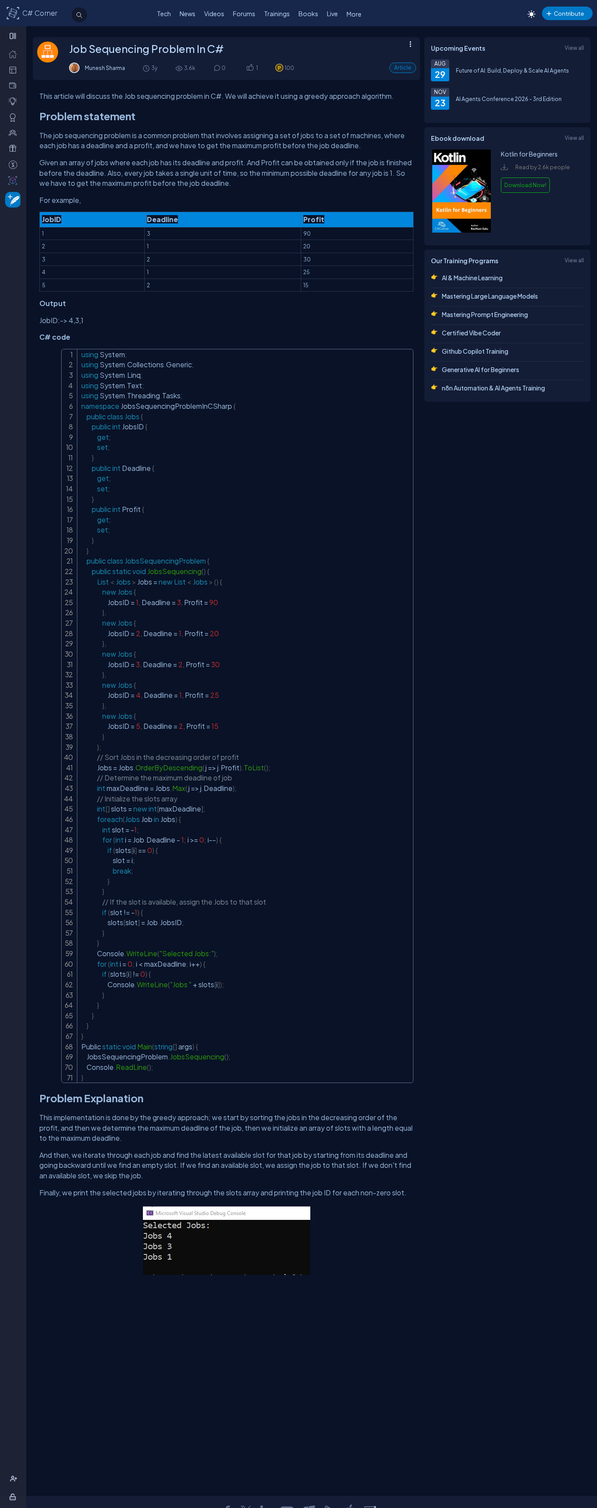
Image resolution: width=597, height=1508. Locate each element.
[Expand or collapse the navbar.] (13, 36)
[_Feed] (14, 53)
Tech (164, 13)
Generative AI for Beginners (480, 369)
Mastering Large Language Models (490, 296)
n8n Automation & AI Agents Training (493, 388)
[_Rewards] (14, 164)
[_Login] (14, 1497)
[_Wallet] (14, 85)
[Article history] (146, 68)
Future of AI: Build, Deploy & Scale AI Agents (512, 70)
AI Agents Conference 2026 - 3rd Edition (509, 98)
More (354, 14)
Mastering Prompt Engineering (485, 314)
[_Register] (14, 1479)
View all (574, 47)
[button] (249, 68)
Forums (244, 13)
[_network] (14, 132)
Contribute (569, 13)
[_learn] (14, 101)
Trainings (277, 13)
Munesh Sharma (105, 67)
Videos (214, 13)
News (187, 13)
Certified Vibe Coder (471, 333)
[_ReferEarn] (14, 148)
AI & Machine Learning (472, 278)
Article (402, 67)
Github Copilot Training (475, 351)
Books (308, 13)
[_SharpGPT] (14, 180)
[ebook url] (461, 230)
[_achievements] (14, 117)
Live (332, 13)
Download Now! (525, 184)
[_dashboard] (14, 69)
